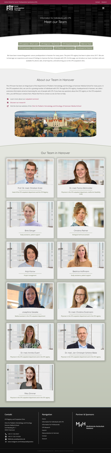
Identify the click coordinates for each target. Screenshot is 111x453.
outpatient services (31, 99)
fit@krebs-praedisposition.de (16, 439)
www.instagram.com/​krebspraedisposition (20, 441)
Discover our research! (17, 103)
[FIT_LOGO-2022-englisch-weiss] (15, 6)
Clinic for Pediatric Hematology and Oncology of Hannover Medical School (56, 106)
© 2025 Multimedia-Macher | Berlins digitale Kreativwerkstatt (56, 451)
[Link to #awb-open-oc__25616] (103, 8)
